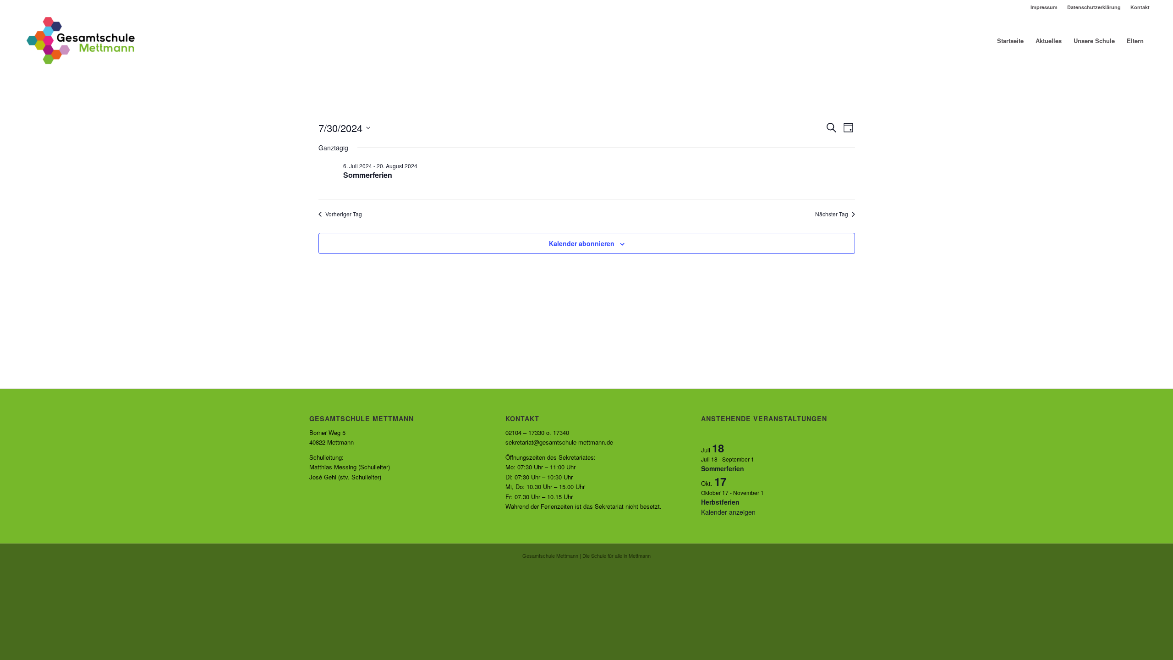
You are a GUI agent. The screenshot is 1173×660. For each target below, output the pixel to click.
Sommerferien (367, 175)
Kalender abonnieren (581, 243)
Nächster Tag (831, 214)
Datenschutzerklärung (1094, 7)
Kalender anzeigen (728, 512)
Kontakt (1140, 7)
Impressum (1044, 7)
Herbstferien (720, 501)
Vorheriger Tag (343, 214)
